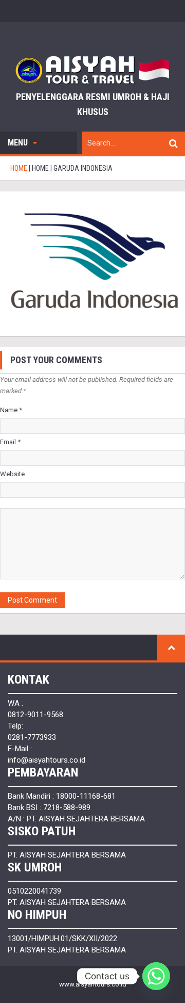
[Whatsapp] (156, 976)
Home (40, 168)
